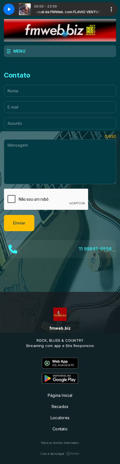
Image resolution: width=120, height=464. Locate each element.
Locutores (60, 417)
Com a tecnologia (52, 453)
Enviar (19, 223)
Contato (59, 428)
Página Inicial (60, 395)
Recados (60, 406)
